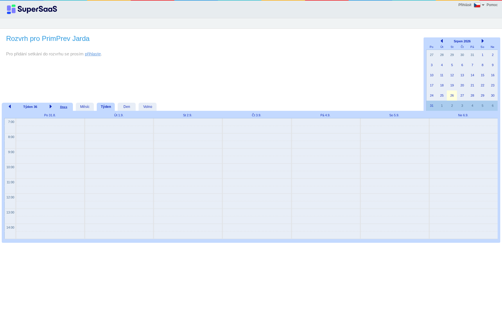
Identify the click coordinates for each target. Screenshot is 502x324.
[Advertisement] (211, 69)
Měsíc (84, 107)
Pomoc (492, 5)
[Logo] (32, 9)
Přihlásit (464, 5)
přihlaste (93, 53)
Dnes (63, 106)
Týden (106, 107)
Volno (147, 107)
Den (126, 107)
